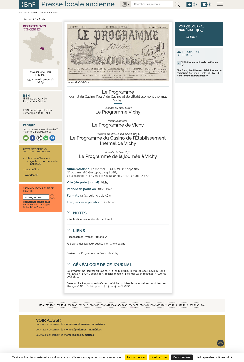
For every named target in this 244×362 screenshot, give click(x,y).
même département (75, 329)
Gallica (190, 36)
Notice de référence (36, 158)
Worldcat (30, 175)
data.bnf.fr (31, 169)
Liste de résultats (38, 12)
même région (71, 334)
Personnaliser (182, 357)
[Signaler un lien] (197, 30)
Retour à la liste (34, 19)
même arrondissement (77, 324)
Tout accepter (136, 357)
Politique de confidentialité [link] (214, 357)
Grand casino (117, 243)
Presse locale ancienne (77, 4)
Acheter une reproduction (191, 75)
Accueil (23, 12)
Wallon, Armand (94, 236)
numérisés (98, 324)
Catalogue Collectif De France (38, 189)
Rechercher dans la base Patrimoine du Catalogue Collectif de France (36, 205)
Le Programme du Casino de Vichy (98, 253)
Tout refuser (159, 357)
